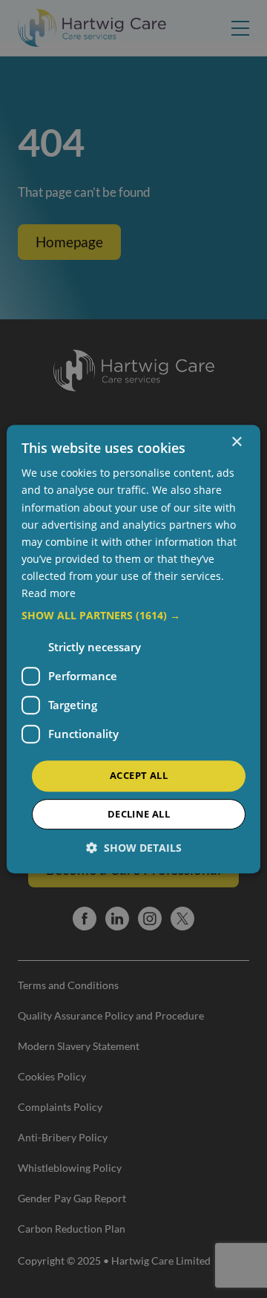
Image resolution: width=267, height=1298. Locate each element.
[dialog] (133, 649)
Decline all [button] (139, 814)
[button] (133, 615)
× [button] (236, 442)
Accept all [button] (139, 775)
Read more (49, 593)
